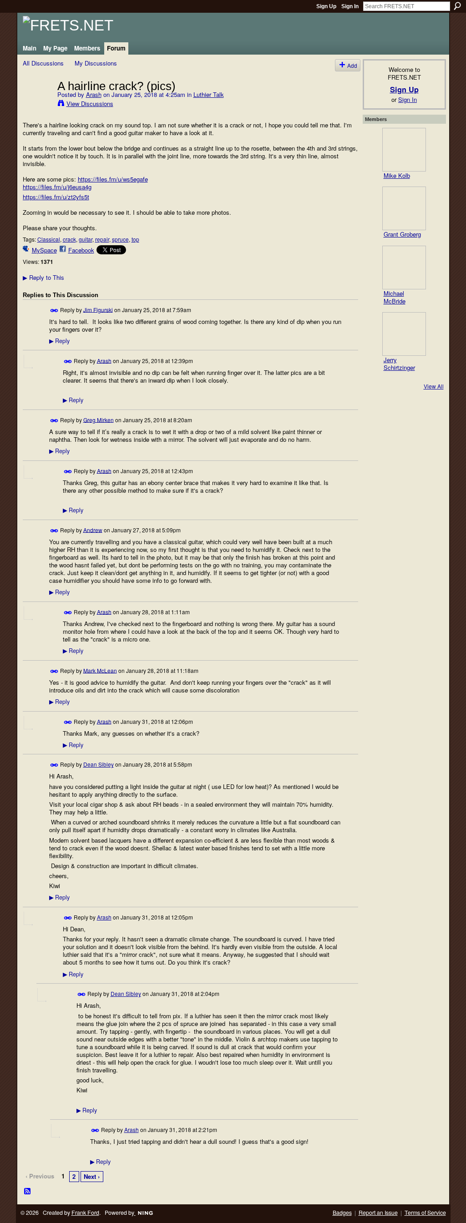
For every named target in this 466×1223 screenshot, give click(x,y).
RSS (28, 1192)
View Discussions (89, 103)
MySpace (44, 250)
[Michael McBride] (404, 267)
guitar (85, 239)
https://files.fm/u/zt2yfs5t (56, 196)
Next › (92, 1176)
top (135, 239)
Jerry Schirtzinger (399, 363)
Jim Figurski (98, 309)
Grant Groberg (402, 234)
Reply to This (43, 277)
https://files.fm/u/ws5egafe (113, 179)
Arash (93, 94)
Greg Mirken (98, 419)
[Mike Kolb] (404, 150)
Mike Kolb (397, 175)
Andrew (92, 529)
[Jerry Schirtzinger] (404, 334)
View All (434, 386)
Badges (342, 1212)
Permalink (54, 310)
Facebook (81, 250)
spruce (120, 239)
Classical (48, 239)
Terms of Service (425, 1212)
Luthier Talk (208, 94)
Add (352, 65)
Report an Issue (378, 1212)
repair (102, 239)
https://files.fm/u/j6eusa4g (57, 186)
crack (69, 239)
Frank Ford (85, 1212)
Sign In (350, 6)
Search (457, 6)
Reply (59, 341)
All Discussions (43, 63)
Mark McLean (100, 670)
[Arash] (37, 104)
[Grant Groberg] (404, 208)
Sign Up (326, 6)
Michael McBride (394, 297)
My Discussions (96, 63)
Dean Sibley (98, 764)
